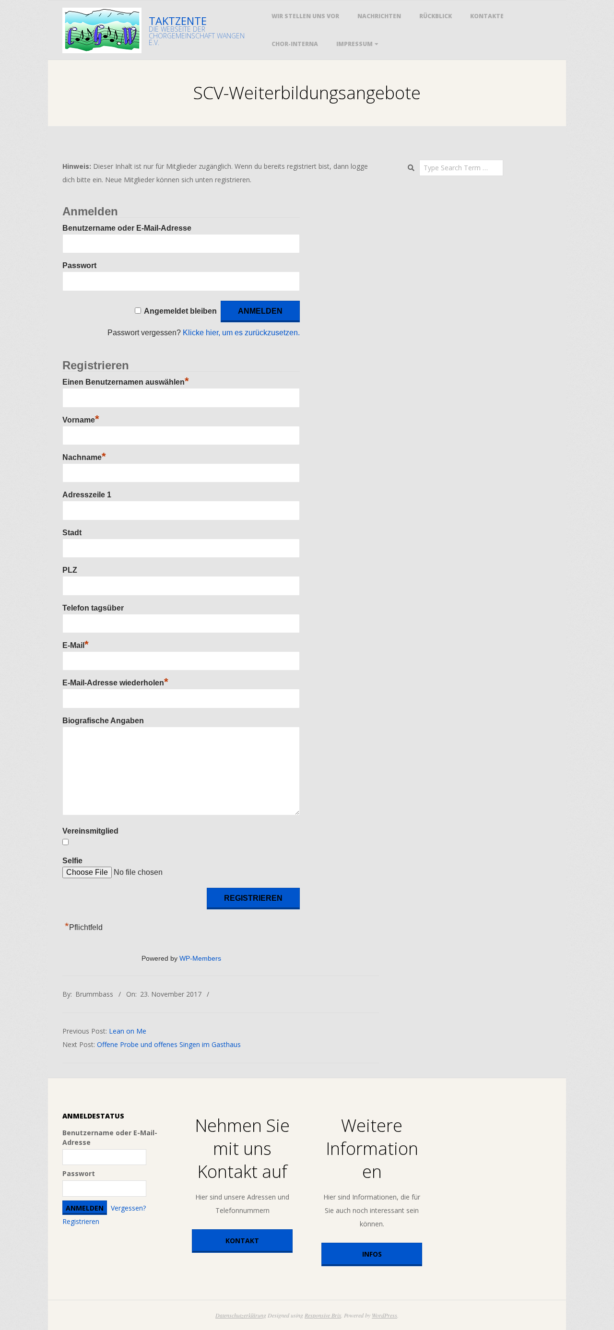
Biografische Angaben (103, 721)
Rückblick (435, 16)
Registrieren (80, 1221)
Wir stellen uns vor (305, 16)
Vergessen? (128, 1207)
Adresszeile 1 (86, 495)
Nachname (84, 457)
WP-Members (200, 958)
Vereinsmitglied (90, 831)
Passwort (79, 265)
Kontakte (487, 16)
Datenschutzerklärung (240, 1315)
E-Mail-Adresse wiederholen (115, 683)
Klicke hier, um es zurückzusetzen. (241, 333)
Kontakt (242, 1240)
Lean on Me (127, 1031)
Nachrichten (379, 16)
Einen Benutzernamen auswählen (125, 382)
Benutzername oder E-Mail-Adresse (126, 228)
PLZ (69, 570)
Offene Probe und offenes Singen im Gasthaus (169, 1044)
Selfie (72, 861)
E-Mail (75, 645)
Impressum (354, 44)
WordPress (384, 1315)
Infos (372, 1254)
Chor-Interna (295, 44)
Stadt (72, 533)
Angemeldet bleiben (180, 311)
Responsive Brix (323, 1315)
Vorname (80, 420)
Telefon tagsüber (93, 608)
